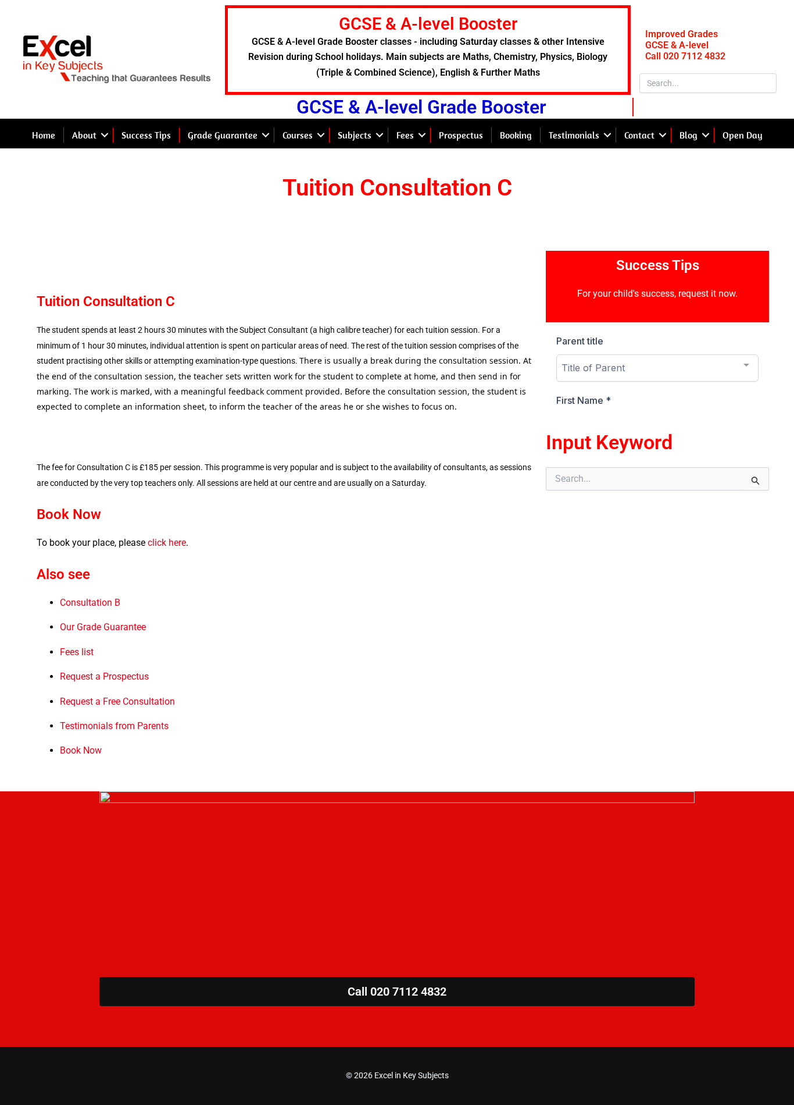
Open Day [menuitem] (743, 135)
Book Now (81, 750)
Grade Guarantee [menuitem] (222, 135)
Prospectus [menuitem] (461, 135)
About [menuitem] (84, 135)
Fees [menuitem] (405, 135)
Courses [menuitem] (297, 135)
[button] (104, 135)
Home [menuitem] (43, 135)
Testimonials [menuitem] (574, 135)
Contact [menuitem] (639, 135)
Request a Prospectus (104, 676)
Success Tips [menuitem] (146, 135)
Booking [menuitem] (516, 135)
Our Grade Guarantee (103, 627)
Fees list (77, 652)
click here (167, 542)
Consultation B (90, 602)
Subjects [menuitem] (354, 135)
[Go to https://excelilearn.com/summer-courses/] (427, 50)
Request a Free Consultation (117, 701)
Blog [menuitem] (688, 135)
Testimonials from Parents (114, 725)
